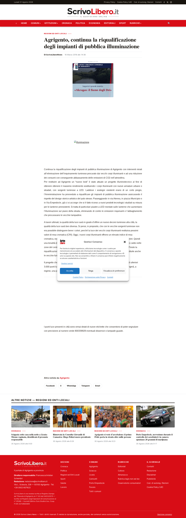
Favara (92, 487)
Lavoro (63, 487)
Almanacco (123, 475)
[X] (168, 2)
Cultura (121, 470)
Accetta (69, 271)
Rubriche (135, 23)
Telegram (85, 386)
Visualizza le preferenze (114, 271)
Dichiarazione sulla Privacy (95, 277)
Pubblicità (151, 479)
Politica (80, 23)
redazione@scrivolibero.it (36, 481)
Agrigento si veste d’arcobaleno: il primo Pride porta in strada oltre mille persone (113, 435)
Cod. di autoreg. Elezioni (143, 2)
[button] (124, 242)
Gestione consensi (164, 514)
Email (97, 386)
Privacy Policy (109, 2)
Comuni (35, 23)
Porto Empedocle (96, 483)
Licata (92, 475)
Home (24, 23)
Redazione (151, 470)
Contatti (110, 277)
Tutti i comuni (95, 491)
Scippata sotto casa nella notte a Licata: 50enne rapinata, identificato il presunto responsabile (29, 437)
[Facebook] (164, 2)
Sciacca (92, 470)
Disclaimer (151, 475)
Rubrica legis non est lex (129, 479)
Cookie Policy (78, 277)
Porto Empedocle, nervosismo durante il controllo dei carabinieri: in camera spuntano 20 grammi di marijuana (154, 437)
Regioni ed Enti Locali (55, 34)
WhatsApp (71, 386)
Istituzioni (50, 23)
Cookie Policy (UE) (124, 2)
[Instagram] (171, 2)
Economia (94, 23)
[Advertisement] (93, 119)
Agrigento (64, 378)
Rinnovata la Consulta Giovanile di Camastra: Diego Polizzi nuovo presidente (72, 435)
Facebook (50, 386)
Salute (63, 483)
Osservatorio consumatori (129, 483)
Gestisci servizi (67, 263)
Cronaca (67, 23)
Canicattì (93, 479)
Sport (122, 23)
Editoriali (109, 23)
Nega (90, 271)
